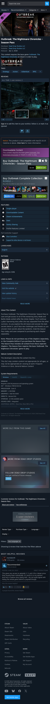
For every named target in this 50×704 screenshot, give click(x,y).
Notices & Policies (11, 660)
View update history (9, 293)
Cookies (7, 664)
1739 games (10, 560)
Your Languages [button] (13, 541)
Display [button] (4, 534)
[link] (25, 196)
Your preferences (21, 505)
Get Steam (26, 653)
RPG (34, 72)
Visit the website (8, 288)
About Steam (9, 627)
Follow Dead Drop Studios (20, 473)
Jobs (24, 631)
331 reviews (20, 560)
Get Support (27, 660)
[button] (5, 10)
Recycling (26, 639)
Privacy (7, 653)
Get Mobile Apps (12, 697)
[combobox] (26, 4)
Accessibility (9, 656)
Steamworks (9, 635)
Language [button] (34, 529)
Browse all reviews (25, 599)
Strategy (6, 72)
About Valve (27, 627)
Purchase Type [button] (21, 529)
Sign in (3, 124)
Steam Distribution (11, 639)
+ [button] (40, 72)
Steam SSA (8, 631)
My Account (27, 664)
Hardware (26, 635)
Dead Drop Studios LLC (17, 46)
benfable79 (11, 558)
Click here (21, 143)
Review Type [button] (6, 529)
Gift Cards (8, 643)
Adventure (25, 72)
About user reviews (8, 505)
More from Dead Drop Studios (24, 459)
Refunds (7, 668)
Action (15, 72)
